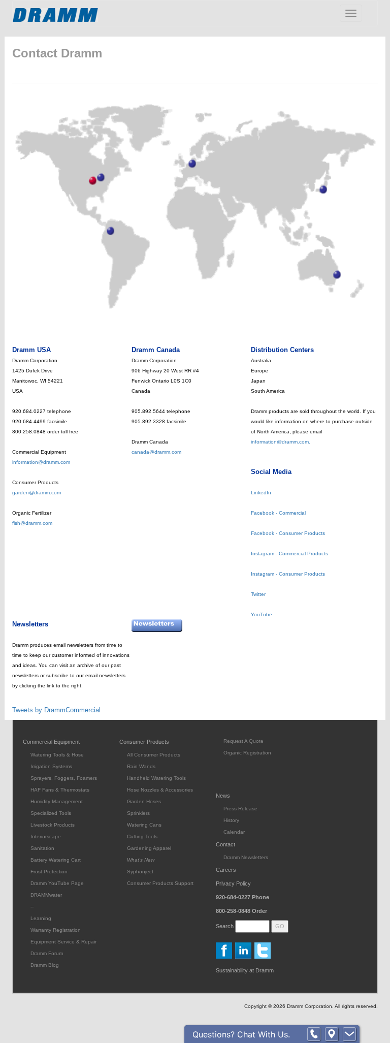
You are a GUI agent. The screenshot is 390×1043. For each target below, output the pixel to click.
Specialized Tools (50, 813)
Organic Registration (247, 752)
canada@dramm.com (156, 452)
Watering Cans (144, 825)
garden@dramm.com (36, 492)
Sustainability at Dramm (245, 970)
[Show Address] (331, 1034)
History (231, 820)
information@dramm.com (41, 462)
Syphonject (140, 871)
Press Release (240, 808)
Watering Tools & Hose (57, 754)
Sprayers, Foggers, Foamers (63, 778)
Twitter (258, 594)
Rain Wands (141, 766)
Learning (40, 918)
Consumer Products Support (160, 883)
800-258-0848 (241, 911)
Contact (225, 844)
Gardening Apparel (149, 848)
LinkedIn (261, 492)
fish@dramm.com (32, 523)
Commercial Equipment (51, 742)
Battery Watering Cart (55, 860)
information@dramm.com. (280, 442)
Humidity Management (56, 801)
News (223, 796)
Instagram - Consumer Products (288, 574)
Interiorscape (45, 836)
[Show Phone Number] (313, 1034)
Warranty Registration (55, 930)
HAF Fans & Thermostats (59, 790)
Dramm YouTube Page (57, 883)
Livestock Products (52, 825)
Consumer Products (144, 742)
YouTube (261, 614)
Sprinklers (138, 813)
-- (32, 906)
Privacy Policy (233, 883)
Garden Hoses (144, 801)
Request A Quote (243, 741)
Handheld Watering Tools (156, 778)
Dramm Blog (44, 965)
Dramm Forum (46, 953)
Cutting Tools (142, 836)
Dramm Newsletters (245, 857)
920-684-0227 (242, 897)
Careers (226, 870)
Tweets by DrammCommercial (56, 710)
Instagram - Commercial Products (289, 553)
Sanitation (42, 848)
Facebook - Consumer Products (288, 533)
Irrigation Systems (51, 766)
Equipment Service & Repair (63, 941)
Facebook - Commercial (278, 513)
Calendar (234, 832)
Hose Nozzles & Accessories (160, 790)
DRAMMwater (46, 895)
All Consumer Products (153, 754)
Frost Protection (49, 871)
